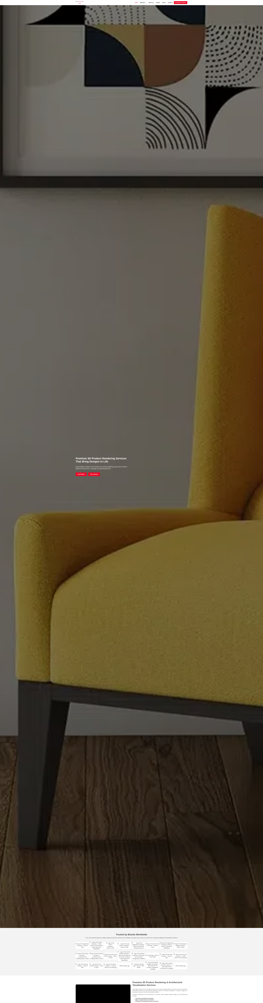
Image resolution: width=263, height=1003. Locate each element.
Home (136, 2)
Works (158, 2)
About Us (151, 2)
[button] (230, 833)
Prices (164, 2)
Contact (170, 2)
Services (142, 2)
